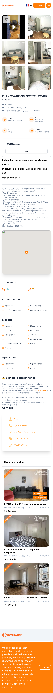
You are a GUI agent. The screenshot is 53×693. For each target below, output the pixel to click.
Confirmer (45, 667)
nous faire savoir (40, 391)
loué (26, 151)
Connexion (39, 5)
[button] (29, 5)
